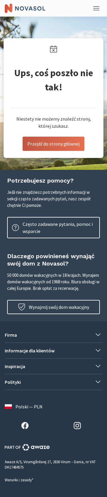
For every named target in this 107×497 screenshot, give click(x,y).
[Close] (96, 8)
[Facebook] (27, 426)
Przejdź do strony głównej (53, 144)
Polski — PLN (29, 407)
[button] (53, 335)
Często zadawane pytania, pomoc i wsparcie (58, 227)
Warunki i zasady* (19, 479)
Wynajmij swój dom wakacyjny (59, 307)
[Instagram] (80, 426)
